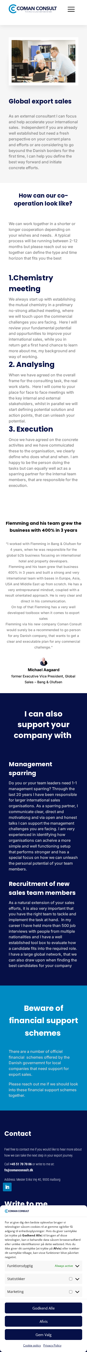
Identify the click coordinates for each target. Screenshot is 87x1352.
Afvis (44, 1321)
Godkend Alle (43, 1308)
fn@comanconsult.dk (18, 1170)
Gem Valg (43, 1334)
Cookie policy (32, 1345)
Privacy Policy (52, 1345)
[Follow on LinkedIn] (7, 1187)
